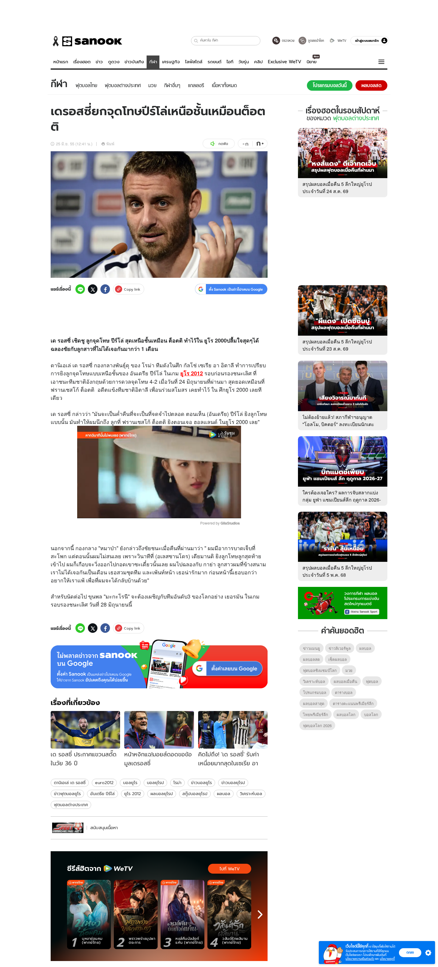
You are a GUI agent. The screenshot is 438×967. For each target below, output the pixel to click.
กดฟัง (223, 143)
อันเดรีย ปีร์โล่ (102, 794)
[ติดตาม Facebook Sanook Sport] (342, 602)
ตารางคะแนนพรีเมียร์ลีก (353, 703)
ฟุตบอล (372, 681)
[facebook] (105, 289)
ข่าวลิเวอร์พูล (340, 648)
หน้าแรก (60, 61)
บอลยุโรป (155, 783)
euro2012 (104, 783)
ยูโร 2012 (132, 794)
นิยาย (311, 61)
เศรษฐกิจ (171, 61)
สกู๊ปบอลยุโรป (194, 794)
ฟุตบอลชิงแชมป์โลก (320, 670)
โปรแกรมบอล (314, 692)
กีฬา (153, 61)
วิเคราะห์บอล (251, 794)
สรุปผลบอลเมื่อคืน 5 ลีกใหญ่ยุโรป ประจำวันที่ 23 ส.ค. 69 (337, 345)
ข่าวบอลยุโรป (233, 783)
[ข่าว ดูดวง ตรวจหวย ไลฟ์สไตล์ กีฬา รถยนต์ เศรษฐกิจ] (86, 41)
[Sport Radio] (67, 828)
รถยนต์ (214, 61)
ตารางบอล (343, 692)
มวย (348, 670)
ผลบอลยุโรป (161, 794)
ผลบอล (223, 794)
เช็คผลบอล (337, 659)
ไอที (229, 61)
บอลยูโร (130, 783)
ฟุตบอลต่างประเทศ (71, 805)
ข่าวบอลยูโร (201, 783)
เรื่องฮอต (82, 61)
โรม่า (177, 783)
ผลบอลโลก (346, 714)
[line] (80, 289)
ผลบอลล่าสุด (313, 703)
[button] (196, 40)
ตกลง (410, 952)
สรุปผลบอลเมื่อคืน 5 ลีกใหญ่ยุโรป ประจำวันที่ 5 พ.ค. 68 (337, 571)
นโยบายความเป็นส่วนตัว (360, 958)
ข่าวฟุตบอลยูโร (67, 794)
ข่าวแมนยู (311, 648)
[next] (260, 914)
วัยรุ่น (243, 61)
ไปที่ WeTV (230, 869)
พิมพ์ (110, 143)
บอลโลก (371, 714)
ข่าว (99, 61)
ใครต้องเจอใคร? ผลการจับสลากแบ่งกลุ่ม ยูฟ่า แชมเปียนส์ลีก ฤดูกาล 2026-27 (341, 499)
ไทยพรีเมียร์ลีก (315, 714)
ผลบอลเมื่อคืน (345, 681)
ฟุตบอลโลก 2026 (317, 725)
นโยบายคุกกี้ (387, 958)
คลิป (258, 61)
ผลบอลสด (311, 659)
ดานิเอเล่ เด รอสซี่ (70, 783)
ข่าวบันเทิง (134, 61)
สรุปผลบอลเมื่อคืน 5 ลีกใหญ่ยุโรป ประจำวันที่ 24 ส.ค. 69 (337, 188)
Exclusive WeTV (284, 61)
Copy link (132, 289)
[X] (92, 289)
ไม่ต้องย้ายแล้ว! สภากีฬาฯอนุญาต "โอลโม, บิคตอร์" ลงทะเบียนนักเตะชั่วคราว (338, 424)
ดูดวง (113, 61)
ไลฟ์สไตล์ (193, 61)
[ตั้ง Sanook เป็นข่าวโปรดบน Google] (159, 663)
